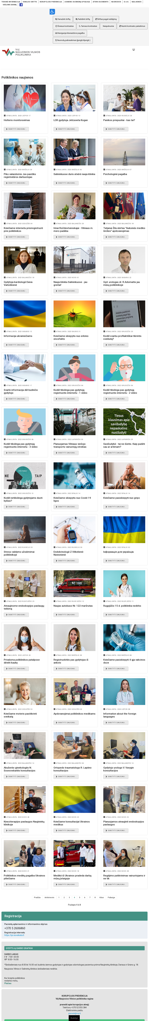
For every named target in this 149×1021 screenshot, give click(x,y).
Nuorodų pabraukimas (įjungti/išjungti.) (73, 40)
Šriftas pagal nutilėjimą (107, 19)
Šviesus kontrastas (65, 26)
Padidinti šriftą (83, 19)
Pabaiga (111, 898)
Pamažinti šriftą (63, 19)
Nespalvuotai (108, 26)
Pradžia (37, 898)
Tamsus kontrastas (89, 26)
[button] (99, 12)
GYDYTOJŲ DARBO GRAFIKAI (19, 948)
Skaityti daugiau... (17, 129)
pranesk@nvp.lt (74, 1013)
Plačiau (7, 983)
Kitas (102, 898)
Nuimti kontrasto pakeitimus (133, 26)
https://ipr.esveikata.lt (14, 935)
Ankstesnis (49, 898)
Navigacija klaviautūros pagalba (71, 33)
